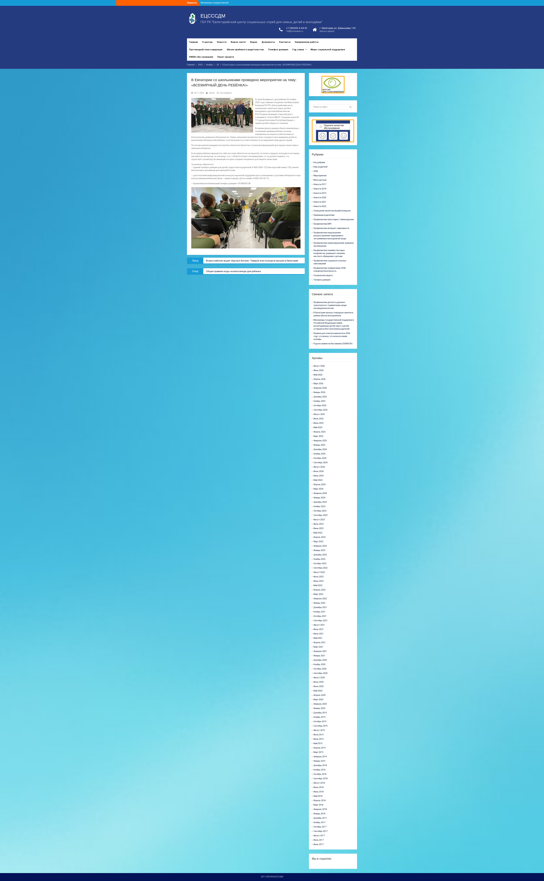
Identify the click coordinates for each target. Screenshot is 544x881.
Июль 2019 (319, 734)
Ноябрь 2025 (319, 401)
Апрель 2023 (320, 537)
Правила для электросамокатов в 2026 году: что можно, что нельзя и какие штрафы (332, 336)
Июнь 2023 (319, 528)
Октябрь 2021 (320, 616)
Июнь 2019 (319, 739)
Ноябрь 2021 (319, 612)
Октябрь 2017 (320, 827)
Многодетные (320, 180)
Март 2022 (318, 594)
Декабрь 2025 (320, 397)
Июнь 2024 (319, 476)
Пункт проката (225, 57)
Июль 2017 (319, 840)
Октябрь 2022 (320, 563)
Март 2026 (318, 383)
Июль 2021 (319, 629)
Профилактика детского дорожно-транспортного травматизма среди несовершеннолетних (330, 305)
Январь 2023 (319, 550)
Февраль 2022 (320, 598)
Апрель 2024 (320, 484)
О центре (207, 42)
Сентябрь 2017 (321, 831)
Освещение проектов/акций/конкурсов (332, 211)
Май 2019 (318, 743)
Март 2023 (318, 541)
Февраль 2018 (320, 809)
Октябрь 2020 (320, 669)
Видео (253, 42)
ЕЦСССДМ (212, 16)
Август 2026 (319, 366)
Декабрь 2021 (320, 607)
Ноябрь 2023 (319, 506)
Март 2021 (318, 647)
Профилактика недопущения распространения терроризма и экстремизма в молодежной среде (330, 235)
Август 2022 (319, 572)
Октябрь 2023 (320, 511)
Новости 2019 (320, 193)
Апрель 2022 (320, 590)
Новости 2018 (320, 189)
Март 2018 (318, 805)
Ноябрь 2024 (319, 454)
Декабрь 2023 (320, 502)
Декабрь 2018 (320, 765)
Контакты (285, 42)
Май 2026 (318, 375)
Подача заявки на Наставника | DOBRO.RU (333, 343)
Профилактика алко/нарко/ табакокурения (334, 219)
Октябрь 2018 (320, 774)
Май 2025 (318, 427)
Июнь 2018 (319, 792)
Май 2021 (318, 638)
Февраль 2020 (320, 704)
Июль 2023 (319, 524)
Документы (268, 42)
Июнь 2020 (319, 686)
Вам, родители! (321, 167)
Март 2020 (318, 699)
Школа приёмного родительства (245, 49)
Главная (193, 42)
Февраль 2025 (320, 440)
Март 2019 (318, 752)
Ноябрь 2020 (319, 664)
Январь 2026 (319, 392)
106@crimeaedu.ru (294, 31)
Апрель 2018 (320, 800)
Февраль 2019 (320, 756)
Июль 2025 (319, 418)
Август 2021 (319, 625)
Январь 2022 (319, 603)
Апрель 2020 (320, 695)
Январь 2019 (319, 761)
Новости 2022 (320, 206)
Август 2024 (319, 467)
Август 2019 (319, 730)
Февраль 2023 (320, 546)
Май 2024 (318, 480)
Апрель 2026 (320, 379)
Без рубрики (226, 93)
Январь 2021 (319, 655)
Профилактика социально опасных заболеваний (330, 262)
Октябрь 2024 (320, 458)
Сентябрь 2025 (321, 410)
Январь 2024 (319, 497)
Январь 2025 (319, 445)
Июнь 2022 (319, 581)
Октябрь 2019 (320, 721)
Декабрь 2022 (320, 555)
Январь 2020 (319, 708)
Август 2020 (319, 677)
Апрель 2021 (320, 642)
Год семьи (298, 49)
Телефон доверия (278, 49)
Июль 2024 (319, 471)
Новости (222, 42)
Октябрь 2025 (320, 405)
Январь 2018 (319, 813)
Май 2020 (318, 691)
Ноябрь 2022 (319, 559)
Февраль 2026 (320, 388)
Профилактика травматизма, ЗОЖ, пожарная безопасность (330, 269)
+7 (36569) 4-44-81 (297, 28)
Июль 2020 (319, 682)
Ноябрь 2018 (319, 770)
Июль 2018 (319, 787)
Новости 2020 (320, 197)
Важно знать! (238, 42)
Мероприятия (320, 175)
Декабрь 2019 (320, 713)
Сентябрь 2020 (321, 673)
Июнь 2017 (319, 844)
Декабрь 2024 (320, 449)
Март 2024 (318, 489)
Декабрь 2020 (320, 660)
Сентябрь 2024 (321, 462)
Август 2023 (319, 519)
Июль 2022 (319, 576)
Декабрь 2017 (320, 818)
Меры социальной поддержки (328, 49)
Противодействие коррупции (206, 49)
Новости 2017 (320, 184)
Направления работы (307, 42)
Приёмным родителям (324, 215)
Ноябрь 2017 (319, 822)
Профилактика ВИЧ (323, 224)
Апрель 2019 (320, 748)
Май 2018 (318, 796)
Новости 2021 (320, 202)
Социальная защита (323, 275)
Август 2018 (319, 783)
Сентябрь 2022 (321, 568)
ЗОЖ (316, 171)
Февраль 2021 (320, 651)
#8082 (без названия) (201, 57)
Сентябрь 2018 (321, 778)
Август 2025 (319, 414)
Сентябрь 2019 (321, 726)
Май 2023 (318, 533)
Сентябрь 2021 (321, 620)
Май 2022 (318, 585)
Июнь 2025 (319, 423)
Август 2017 (319, 835)
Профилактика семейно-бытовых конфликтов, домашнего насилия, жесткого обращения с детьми (329, 253)
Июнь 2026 (319, 370)
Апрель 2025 (320, 432)
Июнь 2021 (319, 634)
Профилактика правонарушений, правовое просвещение (334, 244)
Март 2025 (318, 436)
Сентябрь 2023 (321, 515)
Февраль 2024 (320, 493)
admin (212, 93)
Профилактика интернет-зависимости (331, 228)
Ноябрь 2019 (319, 717)
